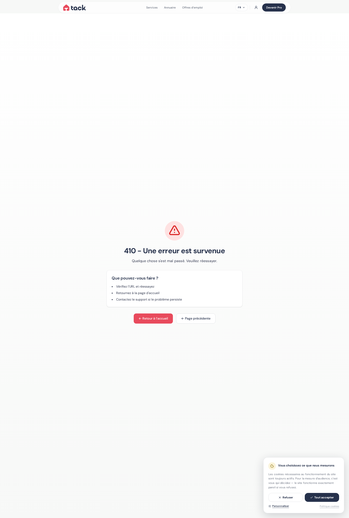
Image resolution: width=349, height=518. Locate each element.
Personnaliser (280, 506)
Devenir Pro (274, 7)
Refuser (288, 497)
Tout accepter (324, 497)
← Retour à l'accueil (153, 318)
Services (152, 7)
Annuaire (170, 7)
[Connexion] (256, 7)
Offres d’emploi (192, 7)
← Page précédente (195, 318)
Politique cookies (329, 506)
